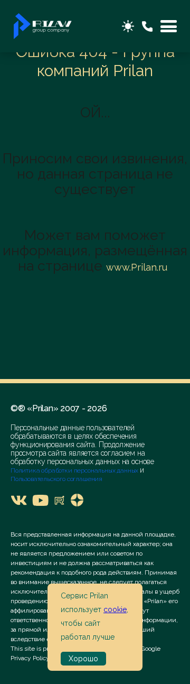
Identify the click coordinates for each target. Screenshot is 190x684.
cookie (115, 609)
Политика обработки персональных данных (75, 470)
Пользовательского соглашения (56, 479)
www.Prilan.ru (136, 267)
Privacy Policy (30, 658)
